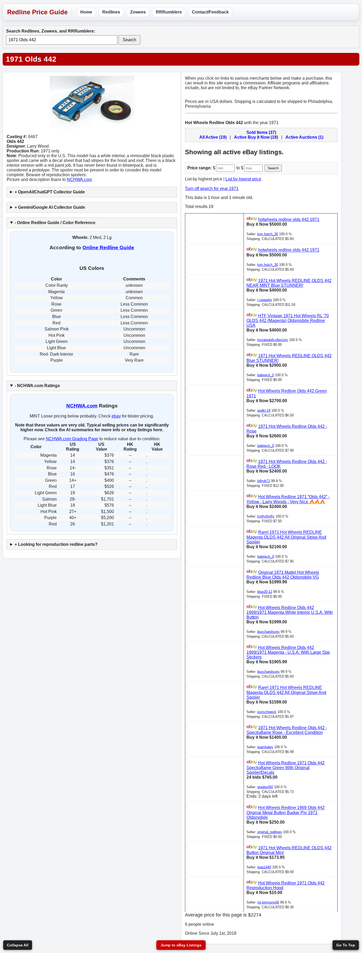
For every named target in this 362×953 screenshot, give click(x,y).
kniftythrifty (266, 516)
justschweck (266, 712)
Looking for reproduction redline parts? (58, 544)
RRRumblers (169, 12)
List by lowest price (243, 179)
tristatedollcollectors (272, 340)
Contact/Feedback (210, 12)
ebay (116, 416)
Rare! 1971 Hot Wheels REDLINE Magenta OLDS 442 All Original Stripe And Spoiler (286, 537)
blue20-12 (264, 592)
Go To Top (345, 945)
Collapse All (17, 945)
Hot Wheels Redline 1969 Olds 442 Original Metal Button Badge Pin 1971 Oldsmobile (285, 813)
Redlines (111, 12)
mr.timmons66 (268, 902)
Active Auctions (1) (304, 137)
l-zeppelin (264, 300)
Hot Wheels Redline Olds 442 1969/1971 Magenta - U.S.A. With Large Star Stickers (288, 652)
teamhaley (265, 747)
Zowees (138, 12)
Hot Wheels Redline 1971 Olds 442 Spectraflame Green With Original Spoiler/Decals (285, 768)
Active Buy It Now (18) (256, 137)
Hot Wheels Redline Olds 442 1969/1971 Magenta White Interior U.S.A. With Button (289, 612)
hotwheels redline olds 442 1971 (288, 219)
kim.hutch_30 (267, 234)
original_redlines (269, 832)
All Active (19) (213, 137)
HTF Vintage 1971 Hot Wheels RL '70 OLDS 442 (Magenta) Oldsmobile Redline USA (287, 321)
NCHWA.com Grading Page (72, 439)
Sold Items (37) (261, 132)
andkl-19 (263, 410)
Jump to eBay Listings (181, 945)
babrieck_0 (265, 375)
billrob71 (263, 481)
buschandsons (268, 632)
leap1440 (264, 867)
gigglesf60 (265, 787)
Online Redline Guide (108, 247)
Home (86, 12)
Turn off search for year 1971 (212, 188)
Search (129, 40)
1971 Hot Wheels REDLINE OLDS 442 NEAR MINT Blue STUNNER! (289, 283)
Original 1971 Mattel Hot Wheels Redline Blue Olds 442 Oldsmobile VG (282, 574)
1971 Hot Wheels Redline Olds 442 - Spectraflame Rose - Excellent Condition (286, 730)
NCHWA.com (79, 179)
